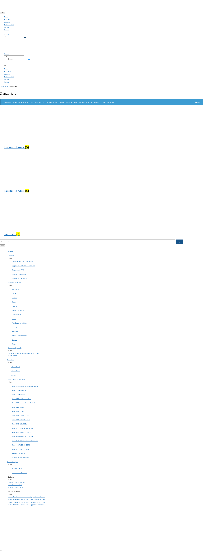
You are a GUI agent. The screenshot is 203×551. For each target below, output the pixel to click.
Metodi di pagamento (11, 541)
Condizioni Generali (11, 533)
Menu (2, 13)
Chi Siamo (7, 519)
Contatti (197, 102)
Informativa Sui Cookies (12, 536)
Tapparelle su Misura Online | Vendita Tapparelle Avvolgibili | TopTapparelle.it (31, 545)
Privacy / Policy (9, 538)
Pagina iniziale (5, 86)
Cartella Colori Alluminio (12, 526)
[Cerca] (179, 242)
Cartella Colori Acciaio (11, 529)
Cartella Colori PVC (10, 524)
